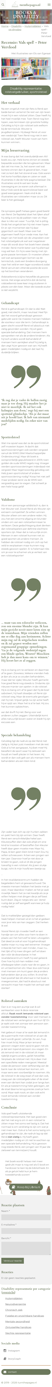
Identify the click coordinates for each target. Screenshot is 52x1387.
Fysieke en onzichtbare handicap (24, 1315)
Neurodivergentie (15, 1304)
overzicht (8, 1292)
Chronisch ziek (13, 1309)
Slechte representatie (18, 1333)
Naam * (5, 1211)
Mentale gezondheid (17, 1321)
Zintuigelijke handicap (18, 1327)
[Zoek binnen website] (3, 4)
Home (5, 26)
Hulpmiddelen (33, 26)
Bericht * (6, 1238)
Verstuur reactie (13, 1260)
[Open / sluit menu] (49, 4)
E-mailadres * (8, 1224)
